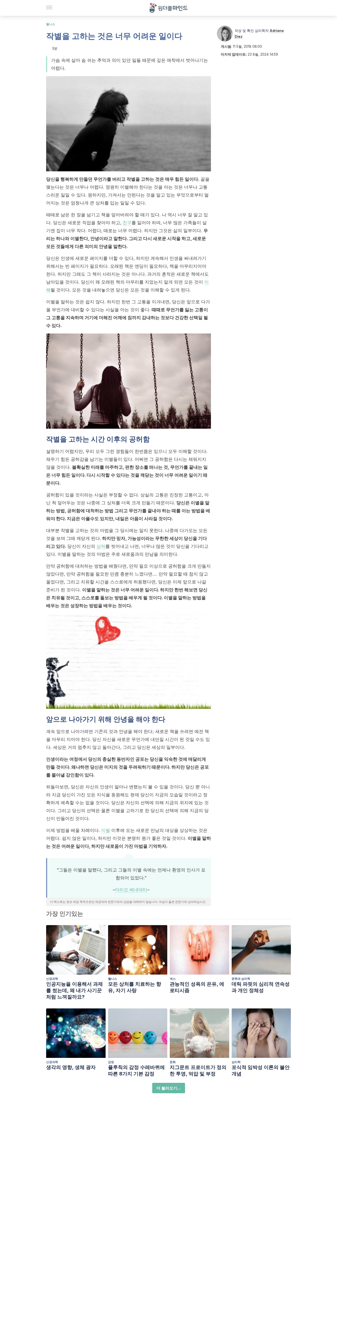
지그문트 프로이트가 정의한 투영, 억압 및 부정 (198, 1070)
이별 (105, 830)
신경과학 (52, 978)
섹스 (173, 978)
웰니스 (50, 24)
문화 (173, 1062)
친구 (127, 222)
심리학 (236, 1062)
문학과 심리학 (241, 978)
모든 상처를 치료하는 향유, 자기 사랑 (134, 987)
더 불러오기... (168, 1088)
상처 (100, 546)
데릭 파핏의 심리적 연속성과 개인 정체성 (261, 987)
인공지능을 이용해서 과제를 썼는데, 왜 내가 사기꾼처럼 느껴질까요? (74, 990)
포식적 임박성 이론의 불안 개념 (261, 1070)
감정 (111, 1062)
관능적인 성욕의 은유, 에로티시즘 (197, 987)
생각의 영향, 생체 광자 (71, 1067)
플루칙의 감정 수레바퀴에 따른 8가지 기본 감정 (136, 1070)
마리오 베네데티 (131, 889)
